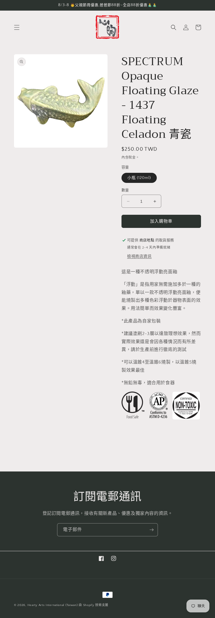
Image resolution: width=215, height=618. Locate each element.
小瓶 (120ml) (139, 178)
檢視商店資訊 (139, 256)
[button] (17, 27)
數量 (125, 190)
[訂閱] (151, 529)
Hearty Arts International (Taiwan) (52, 605)
